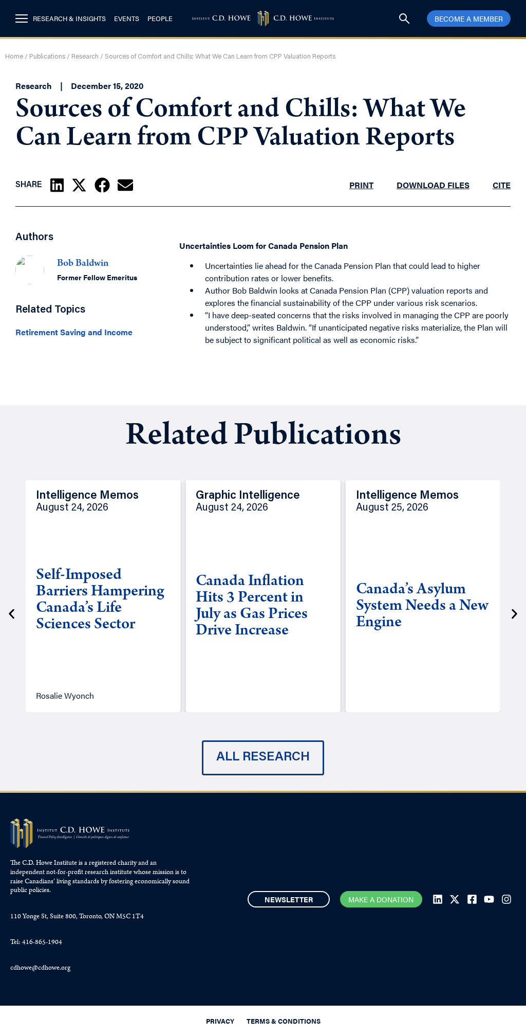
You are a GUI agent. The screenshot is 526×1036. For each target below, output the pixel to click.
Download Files (433, 185)
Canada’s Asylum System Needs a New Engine (422, 606)
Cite (502, 185)
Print (361, 185)
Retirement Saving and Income (74, 332)
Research (85, 56)
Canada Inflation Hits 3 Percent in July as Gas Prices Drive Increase (252, 607)
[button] (57, 185)
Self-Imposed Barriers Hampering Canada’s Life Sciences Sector (100, 600)
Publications (47, 56)
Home (14, 56)
